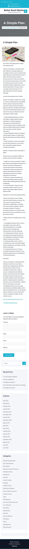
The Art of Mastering (8, 379)
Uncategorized (6, 524)
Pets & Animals (7, 505)
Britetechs (14, 546)
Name (5, 334)
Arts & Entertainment (12, 27)
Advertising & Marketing (9, 460)
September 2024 (7, 420)
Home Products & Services (10, 491)
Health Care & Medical (8, 488)
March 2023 (6, 428)
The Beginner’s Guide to (9, 382)
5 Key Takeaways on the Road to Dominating (14, 385)
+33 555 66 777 (14, 4)
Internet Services (7, 494)
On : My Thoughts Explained (10, 376)
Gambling (5, 483)
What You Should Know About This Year (13, 299)
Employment (6, 474)
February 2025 (6, 406)
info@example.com (15, 6)
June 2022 (5, 447)
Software (5, 513)
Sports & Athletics (7, 516)
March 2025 (6, 403)
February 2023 (6, 431)
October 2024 (6, 417)
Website (5, 347)
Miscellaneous (7, 499)
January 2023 (6, 434)
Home (4, 27)
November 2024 (7, 414)
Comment (5, 322)
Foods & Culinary (7, 480)
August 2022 (6, 442)
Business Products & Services (11, 469)
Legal (4, 496)
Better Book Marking (14, 10)
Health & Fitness (7, 485)
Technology (6, 519)
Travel (4, 521)
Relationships (6, 510)
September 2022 (7, 439)
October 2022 (6, 436)
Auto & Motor (6, 466)
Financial (5, 477)
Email (5, 340)
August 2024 (6, 423)
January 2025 (6, 409)
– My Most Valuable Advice (10, 302)
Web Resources (7, 527)
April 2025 (5, 400)
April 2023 (5, 425)
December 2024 (7, 412)
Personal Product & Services (10, 502)
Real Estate (6, 508)
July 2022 (5, 445)
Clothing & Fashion (8, 471)
